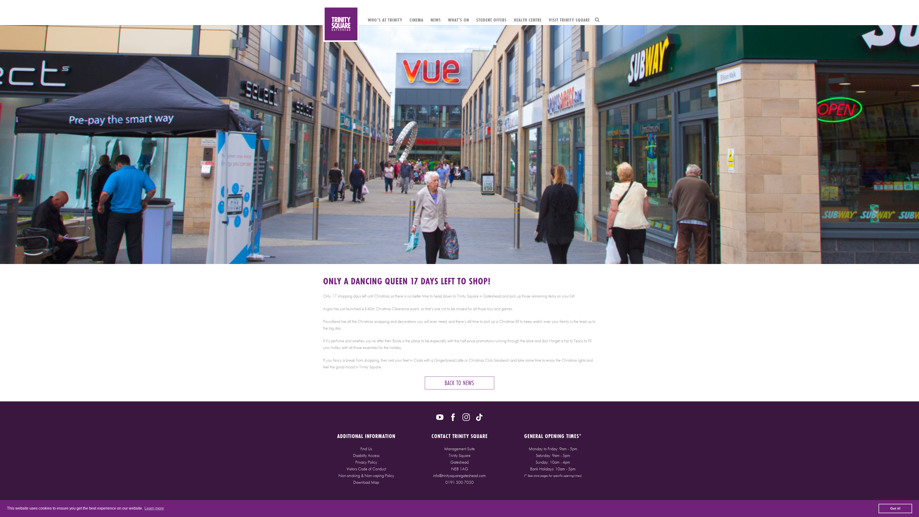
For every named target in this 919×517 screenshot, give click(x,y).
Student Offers (491, 20)
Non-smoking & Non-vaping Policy (366, 475)
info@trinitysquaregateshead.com (459, 475)
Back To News (459, 383)
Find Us (366, 448)
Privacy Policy (366, 462)
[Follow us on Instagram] (466, 417)
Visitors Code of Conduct (366, 469)
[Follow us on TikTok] (479, 417)
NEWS (436, 20)
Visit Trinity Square (569, 20)
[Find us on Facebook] (453, 417)
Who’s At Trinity (385, 20)
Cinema (416, 20)
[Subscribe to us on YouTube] (440, 417)
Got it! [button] (895, 508)
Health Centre (528, 20)
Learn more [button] (154, 508)
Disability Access (366, 455)
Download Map (366, 482)
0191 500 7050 (459, 482)
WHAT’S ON (458, 20)
